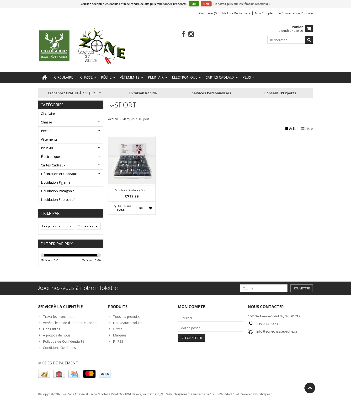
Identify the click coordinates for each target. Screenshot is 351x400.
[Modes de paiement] (44, 374)
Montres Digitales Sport (132, 190)
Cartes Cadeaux (220, 77)
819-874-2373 (267, 323)
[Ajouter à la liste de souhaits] (150, 208)
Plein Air (156, 77)
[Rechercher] (309, 40)
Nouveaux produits (127, 322)
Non (206, 4)
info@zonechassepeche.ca (277, 331)
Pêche (106, 77)
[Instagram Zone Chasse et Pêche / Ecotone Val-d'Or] (191, 34)
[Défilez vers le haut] (309, 388)
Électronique (184, 77)
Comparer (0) (208, 13)
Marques (128, 119)
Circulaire (63, 77)
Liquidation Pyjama (55, 182)
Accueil (113, 119)
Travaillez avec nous (58, 316)
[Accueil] (44, 77)
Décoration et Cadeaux (59, 173)
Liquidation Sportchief (57, 199)
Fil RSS (118, 341)
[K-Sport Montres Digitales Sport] (131, 138)
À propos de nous (56, 335)
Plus (247, 77)
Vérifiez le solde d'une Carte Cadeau (70, 322)
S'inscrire (307, 13)
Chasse (86, 77)
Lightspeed (264, 394)
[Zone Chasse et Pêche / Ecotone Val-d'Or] (82, 45)
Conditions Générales (59, 347)
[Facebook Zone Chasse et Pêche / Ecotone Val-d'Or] (183, 34)
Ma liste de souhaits (236, 13)
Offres (117, 329)
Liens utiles (51, 329)
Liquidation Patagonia (57, 191)
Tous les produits (126, 316)
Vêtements (129, 77)
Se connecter (287, 13)
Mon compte (264, 13)
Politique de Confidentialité (63, 341)
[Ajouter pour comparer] (141, 208)
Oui (194, 4)
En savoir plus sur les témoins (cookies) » (241, 4)
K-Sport (144, 119)
